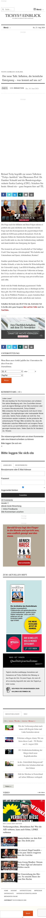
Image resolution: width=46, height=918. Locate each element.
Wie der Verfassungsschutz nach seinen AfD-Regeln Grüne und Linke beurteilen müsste (30, 729)
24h (5, 721)
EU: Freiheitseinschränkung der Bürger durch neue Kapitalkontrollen (30, 753)
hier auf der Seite (30, 306)
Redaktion (19, 88)
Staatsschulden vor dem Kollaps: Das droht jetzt (29, 839)
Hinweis (8, 431)
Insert (28, 913)
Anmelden (7, 465)
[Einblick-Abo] (24, 607)
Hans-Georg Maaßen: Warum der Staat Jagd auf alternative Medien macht (29, 864)
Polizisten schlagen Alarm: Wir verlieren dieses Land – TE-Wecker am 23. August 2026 (30, 741)
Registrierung (21, 465)
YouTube (4, 310)
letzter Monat (28, 721)
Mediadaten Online (11, 896)
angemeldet (16, 436)
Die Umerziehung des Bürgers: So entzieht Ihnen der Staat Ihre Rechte (28, 876)
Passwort (5, 478)
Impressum (38, 890)
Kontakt (14, 890)
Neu (26, 714)
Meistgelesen (12, 714)
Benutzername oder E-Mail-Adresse (16, 470)
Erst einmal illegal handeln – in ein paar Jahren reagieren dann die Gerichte (29, 852)
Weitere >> (8, 786)
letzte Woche (14, 721)
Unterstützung (25, 890)
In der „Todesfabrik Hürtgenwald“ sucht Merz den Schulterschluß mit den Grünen (30, 765)
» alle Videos (41, 792)
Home (6, 890)
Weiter (6, 380)
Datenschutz (9, 893)
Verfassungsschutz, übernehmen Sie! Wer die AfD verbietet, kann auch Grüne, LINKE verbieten (22, 829)
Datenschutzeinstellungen (27, 893)
